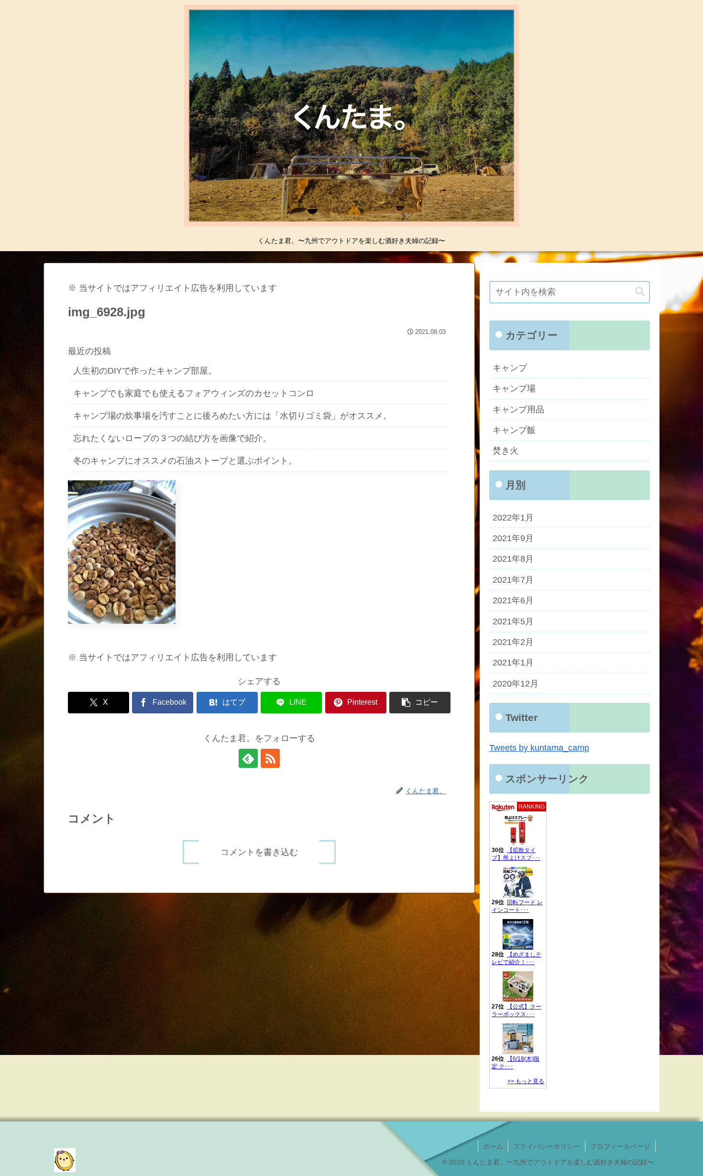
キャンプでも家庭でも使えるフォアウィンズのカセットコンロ (193, 393)
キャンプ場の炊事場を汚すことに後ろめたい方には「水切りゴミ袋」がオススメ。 (232, 416)
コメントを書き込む (259, 852)
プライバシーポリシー (546, 1146)
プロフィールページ (620, 1146)
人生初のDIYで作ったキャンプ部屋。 (145, 371)
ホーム (493, 1146)
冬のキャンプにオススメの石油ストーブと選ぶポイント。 (185, 461)
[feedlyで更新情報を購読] (248, 758)
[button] (419, 702)
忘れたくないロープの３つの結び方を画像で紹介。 (172, 438)
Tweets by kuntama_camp (539, 748)
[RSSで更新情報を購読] (270, 758)
